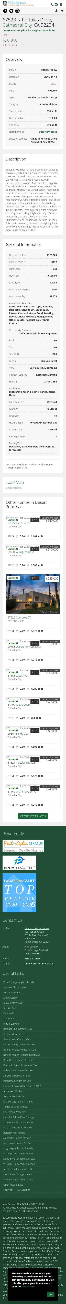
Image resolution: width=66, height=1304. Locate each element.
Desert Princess (48, 131)
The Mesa (8, 1018)
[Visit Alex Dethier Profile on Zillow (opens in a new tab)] (19, 862)
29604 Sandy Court (19, 733)
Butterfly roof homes (14, 1132)
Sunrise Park (10, 1008)
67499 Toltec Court (19, 704)
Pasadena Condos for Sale (17, 1080)
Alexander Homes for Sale (17, 1137)
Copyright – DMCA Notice (16, 1189)
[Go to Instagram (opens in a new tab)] (17, 10)
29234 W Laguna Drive (21, 552)
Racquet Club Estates (14, 987)
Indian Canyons (11, 1023)
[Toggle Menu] (60, 5)
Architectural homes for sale (18, 1169)
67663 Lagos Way (18, 675)
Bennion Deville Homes (37, 928)
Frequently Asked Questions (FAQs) (22, 1086)
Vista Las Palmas (12, 992)
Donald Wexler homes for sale (19, 1158)
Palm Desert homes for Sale (18, 1060)
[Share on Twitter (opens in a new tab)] (11, 10)
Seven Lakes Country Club (17, 1039)
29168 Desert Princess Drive (24, 646)
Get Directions (13, 487)
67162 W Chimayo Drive (22, 791)
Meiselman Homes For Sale (17, 1143)
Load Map (15, 482)
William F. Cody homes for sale (19, 1163)
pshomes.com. (10, 1211)
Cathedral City (17, 25)
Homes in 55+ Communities (18, 1122)
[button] (56, 4)
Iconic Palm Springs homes (17, 1174)
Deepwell (8, 1013)
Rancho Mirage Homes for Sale (19, 1049)
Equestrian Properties (14, 1112)
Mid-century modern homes (18, 1101)
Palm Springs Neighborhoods (18, 982)
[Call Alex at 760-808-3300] (52, 4)
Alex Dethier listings (13, 1096)
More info (29, 1286)
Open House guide (13, 1184)
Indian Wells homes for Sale (18, 1070)
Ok (50, 1294)
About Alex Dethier (13, 1091)
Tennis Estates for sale (15, 1106)
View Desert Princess (33, 816)
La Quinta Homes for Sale (16, 1075)
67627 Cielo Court (18, 523)
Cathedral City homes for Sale (19, 1044)
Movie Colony (10, 997)
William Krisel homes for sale (18, 1153)
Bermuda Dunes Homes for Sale (20, 1065)
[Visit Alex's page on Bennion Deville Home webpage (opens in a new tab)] (23, 845)
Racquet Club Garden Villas (17, 1028)
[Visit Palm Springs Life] (19, 892)
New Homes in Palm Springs (18, 1179)
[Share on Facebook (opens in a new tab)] (5, 10)
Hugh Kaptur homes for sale (18, 1148)
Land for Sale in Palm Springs (18, 1117)
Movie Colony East (13, 1002)
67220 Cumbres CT (19, 617)
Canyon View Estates (14, 1034)
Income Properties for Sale (17, 1127)
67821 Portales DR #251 (22, 762)
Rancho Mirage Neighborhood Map (21, 1054)
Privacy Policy (13, 1227)
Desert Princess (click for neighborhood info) (29, 30)
